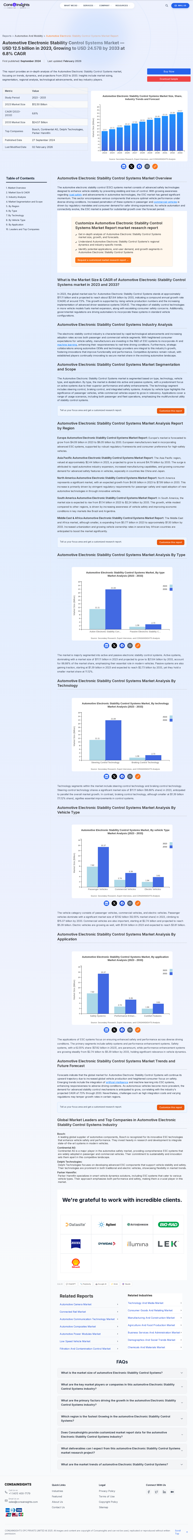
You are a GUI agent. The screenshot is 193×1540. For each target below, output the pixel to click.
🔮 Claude (126, 1284)
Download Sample (169, 79)
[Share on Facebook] (139, 166)
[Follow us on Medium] (172, 1492)
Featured (57, 1496)
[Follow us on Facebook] (148, 1492)
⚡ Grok (114, 1284)
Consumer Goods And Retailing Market (150, 1310)
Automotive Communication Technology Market (87, 1319)
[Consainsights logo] (26, 1484)
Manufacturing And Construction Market (151, 1317)
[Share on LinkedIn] (123, 166)
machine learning (67, 344)
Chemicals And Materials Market (146, 1347)
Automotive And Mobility (29, 35)
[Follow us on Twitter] (156, 1492)
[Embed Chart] (155, 166)
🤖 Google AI (100, 1284)
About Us (57, 1501)
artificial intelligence (117, 1082)
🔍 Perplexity (85, 1284)
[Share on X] (131, 166)
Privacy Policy (107, 1491)
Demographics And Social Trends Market (151, 1339)
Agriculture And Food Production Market (151, 1325)
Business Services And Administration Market (154, 1332)
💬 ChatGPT (71, 1284)
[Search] (167, 5)
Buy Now (169, 71)
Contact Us (58, 1507)
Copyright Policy (108, 1501)
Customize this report (170, 411)
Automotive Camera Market (75, 1304)
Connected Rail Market (73, 1311)
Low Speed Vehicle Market (75, 1341)
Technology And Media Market (145, 1302)
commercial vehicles (165, 201)
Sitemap (103, 1507)
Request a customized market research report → (103, 260)
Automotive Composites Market (78, 1326)
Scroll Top (178, 1532)
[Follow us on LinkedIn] (164, 1492)
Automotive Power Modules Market (80, 1333)
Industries (57, 1491)
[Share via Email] (147, 166)
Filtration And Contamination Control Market (85, 1348)
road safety (75, 194)
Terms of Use (107, 1496)
